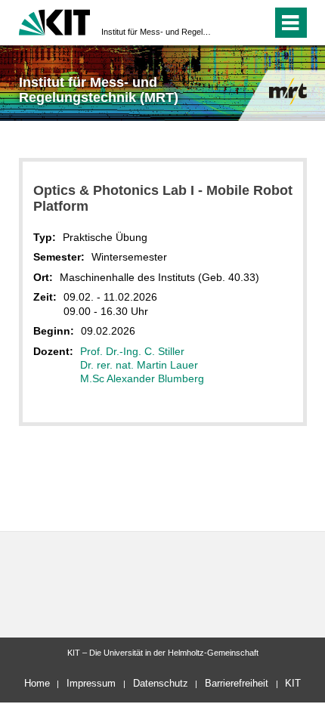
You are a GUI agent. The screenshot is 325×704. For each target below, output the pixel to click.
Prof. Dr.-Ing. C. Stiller (132, 351)
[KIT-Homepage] (55, 21)
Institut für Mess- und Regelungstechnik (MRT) (158, 31)
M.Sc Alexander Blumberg (142, 378)
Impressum (91, 683)
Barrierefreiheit (236, 683)
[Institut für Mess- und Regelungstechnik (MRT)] (288, 91)
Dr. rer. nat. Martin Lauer (139, 365)
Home (37, 683)
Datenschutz (160, 683)
